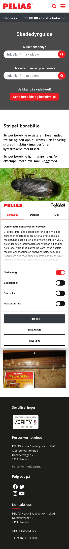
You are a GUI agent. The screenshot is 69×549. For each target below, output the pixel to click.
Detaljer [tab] (34, 214)
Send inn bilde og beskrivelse (34, 97)
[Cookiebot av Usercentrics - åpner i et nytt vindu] (50, 205)
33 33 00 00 (31, 538)
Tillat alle (34, 318)
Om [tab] (56, 214)
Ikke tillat (34, 340)
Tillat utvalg (34, 329)
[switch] (60, 283)
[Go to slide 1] (34, 353)
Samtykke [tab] (12, 214)
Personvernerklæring (26, 466)
